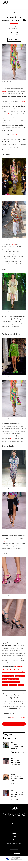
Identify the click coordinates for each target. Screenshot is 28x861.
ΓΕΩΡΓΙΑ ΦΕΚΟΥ (14, 32)
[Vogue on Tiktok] (14, 815)
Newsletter (14, 830)
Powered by (11, 853)
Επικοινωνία (14, 827)
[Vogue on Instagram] (9, 815)
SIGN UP (14, 724)
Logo (14, 809)
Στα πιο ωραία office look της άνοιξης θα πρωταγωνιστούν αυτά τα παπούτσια (13, 669)
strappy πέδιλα (6, 541)
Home (13, 823)
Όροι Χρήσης (14, 836)
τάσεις (23, 101)
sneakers (4, 91)
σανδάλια (9, 99)
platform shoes (15, 134)
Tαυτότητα (14, 833)
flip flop (13, 244)
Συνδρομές (14, 840)
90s (9, 114)
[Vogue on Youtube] (19, 815)
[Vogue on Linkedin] (24, 815)
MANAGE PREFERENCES (14, 843)
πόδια (12, 438)
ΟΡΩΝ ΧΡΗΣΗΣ (13, 717)
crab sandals (12, 137)
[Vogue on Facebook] (4, 815)
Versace (4, 658)
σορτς (18, 259)
